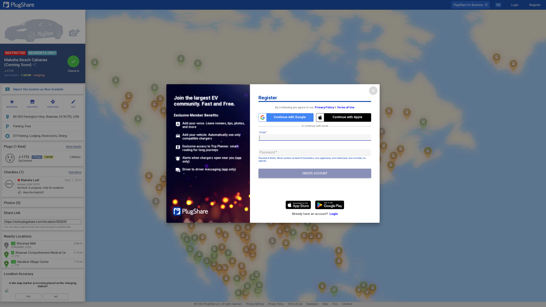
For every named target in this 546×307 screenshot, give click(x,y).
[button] (286, 117)
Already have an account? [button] (315, 214)
